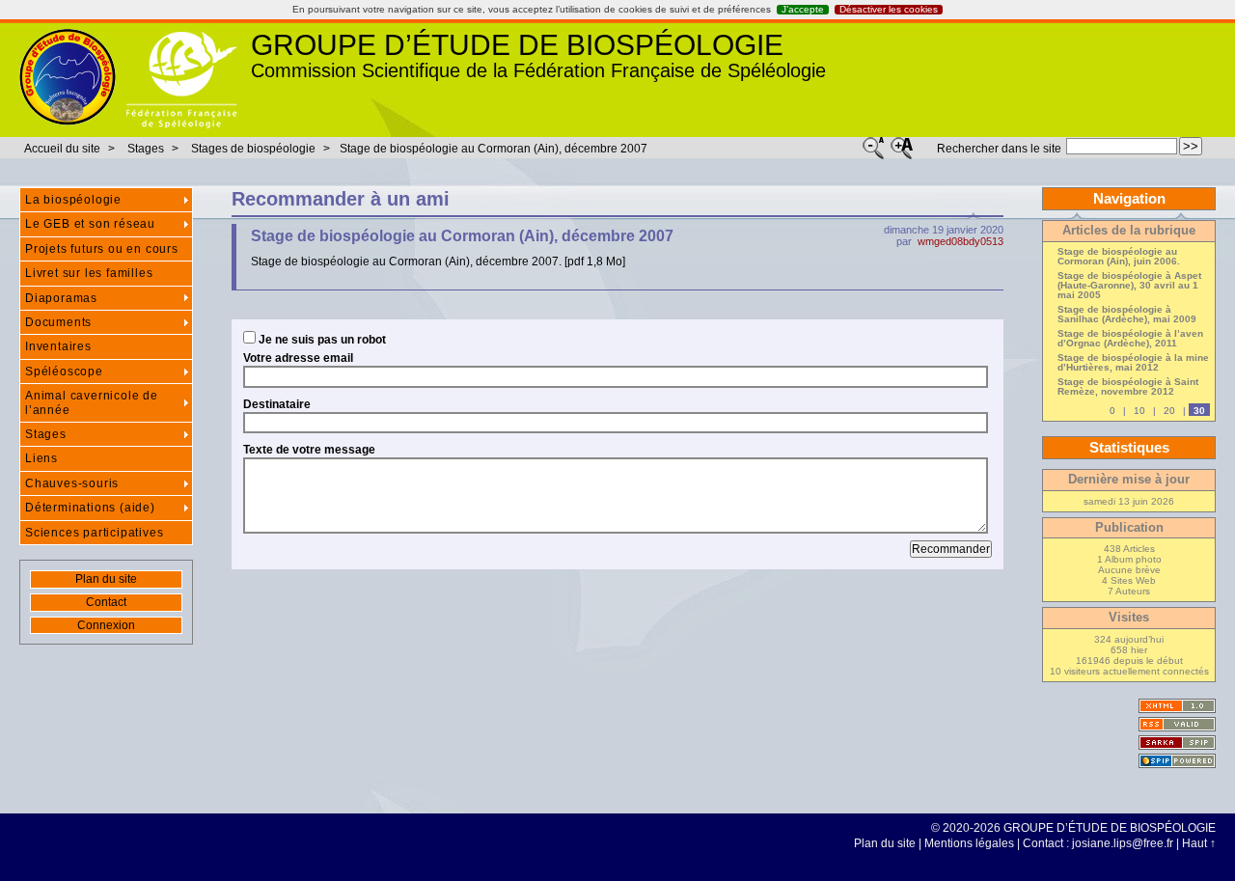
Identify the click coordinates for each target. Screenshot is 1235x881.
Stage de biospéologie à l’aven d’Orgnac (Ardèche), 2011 (1130, 338)
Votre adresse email (298, 358)
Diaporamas (61, 298)
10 (1139, 410)
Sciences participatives (94, 532)
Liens (41, 458)
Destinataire (277, 404)
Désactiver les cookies (888, 9)
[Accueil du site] (67, 78)
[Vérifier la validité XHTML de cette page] (1177, 706)
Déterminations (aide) (90, 507)
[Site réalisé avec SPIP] (1177, 761)
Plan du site (106, 579)
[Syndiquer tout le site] (1177, 724)
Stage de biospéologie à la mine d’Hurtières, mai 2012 (1133, 362)
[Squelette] (1177, 742)
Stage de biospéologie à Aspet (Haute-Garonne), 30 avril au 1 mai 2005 (1129, 285)
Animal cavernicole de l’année (91, 402)
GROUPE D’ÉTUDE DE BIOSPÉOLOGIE (517, 45)
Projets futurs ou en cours (101, 249)
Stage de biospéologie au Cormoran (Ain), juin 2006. (1118, 256)
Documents (58, 322)
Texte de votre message (309, 449)
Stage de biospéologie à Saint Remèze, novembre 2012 (1127, 387)
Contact (106, 602)
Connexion (106, 625)
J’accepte (803, 9)
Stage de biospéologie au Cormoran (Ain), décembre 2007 (493, 148)
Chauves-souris (72, 483)
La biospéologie (73, 199)
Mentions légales (969, 843)
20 (1169, 410)
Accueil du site (62, 148)
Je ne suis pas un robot (321, 338)
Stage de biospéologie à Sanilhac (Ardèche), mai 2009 (1126, 314)
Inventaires (58, 346)
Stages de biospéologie (253, 148)
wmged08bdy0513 (960, 241)
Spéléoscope (64, 371)
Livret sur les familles (88, 273)
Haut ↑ (1199, 843)
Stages (147, 148)
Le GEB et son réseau (90, 224)
